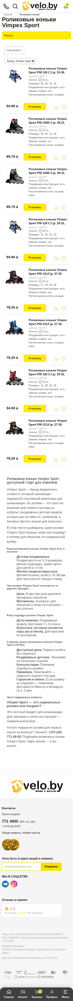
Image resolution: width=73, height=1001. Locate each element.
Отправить (51, 866)
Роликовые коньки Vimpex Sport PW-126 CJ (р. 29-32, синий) (48, 223)
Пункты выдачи (11, 814)
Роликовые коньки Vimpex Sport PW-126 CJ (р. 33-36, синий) (48, 72)
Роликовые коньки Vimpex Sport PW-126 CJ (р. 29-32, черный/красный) (48, 374)
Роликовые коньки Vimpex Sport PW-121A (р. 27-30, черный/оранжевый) (48, 424)
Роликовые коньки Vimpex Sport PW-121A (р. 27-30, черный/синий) (48, 323)
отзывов (21, 913)
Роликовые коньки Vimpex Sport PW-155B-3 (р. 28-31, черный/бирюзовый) (48, 172)
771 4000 (10, 821)
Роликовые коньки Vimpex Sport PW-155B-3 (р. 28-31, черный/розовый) (48, 122)
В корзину (35, 106)
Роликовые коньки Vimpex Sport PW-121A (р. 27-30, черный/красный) (48, 273)
